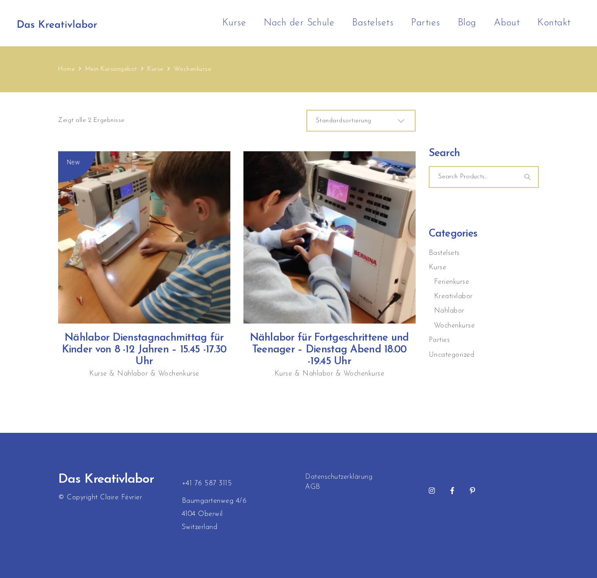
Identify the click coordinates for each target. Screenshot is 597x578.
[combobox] (361, 121)
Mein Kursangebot (111, 69)
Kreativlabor (453, 296)
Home (66, 69)
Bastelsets (444, 253)
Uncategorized (452, 355)
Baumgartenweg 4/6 (214, 501)
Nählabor (132, 373)
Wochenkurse (178, 373)
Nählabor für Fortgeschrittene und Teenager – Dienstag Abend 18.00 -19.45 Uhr (329, 350)
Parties (439, 340)
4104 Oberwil (202, 514)
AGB (312, 487)
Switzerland (200, 527)
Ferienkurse (451, 282)
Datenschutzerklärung (338, 477)
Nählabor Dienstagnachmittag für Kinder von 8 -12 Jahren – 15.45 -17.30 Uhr (144, 350)
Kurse (155, 69)
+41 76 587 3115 (207, 483)
